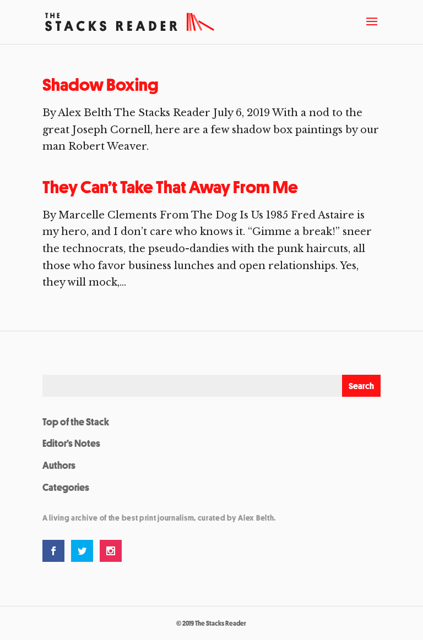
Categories (65, 487)
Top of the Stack (75, 421)
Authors (58, 465)
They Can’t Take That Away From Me (170, 187)
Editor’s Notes (71, 443)
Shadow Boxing (100, 85)
